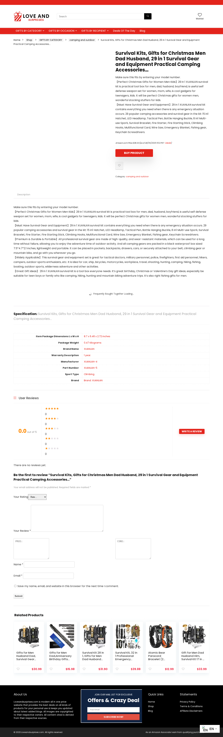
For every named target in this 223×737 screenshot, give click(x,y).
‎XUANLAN (89, 349)
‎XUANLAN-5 (90, 367)
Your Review (22, 531)
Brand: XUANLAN (93, 380)
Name (18, 564)
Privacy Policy (187, 701)
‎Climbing (89, 374)
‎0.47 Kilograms (92, 342)
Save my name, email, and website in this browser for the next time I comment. (68, 586)
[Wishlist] (200, 15)
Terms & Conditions (191, 706)
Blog (142, 31)
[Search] (147, 16)
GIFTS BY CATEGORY (29, 31)
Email (18, 576)
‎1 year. (87, 355)
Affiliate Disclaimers (191, 711)
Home (17, 40)
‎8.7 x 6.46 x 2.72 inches (97, 336)
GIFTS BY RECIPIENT (93, 31)
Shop (29, 40)
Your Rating (21, 497)
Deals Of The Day (124, 31)
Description (23, 194)
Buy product (134, 153)
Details (168, 142)
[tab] (24, 194)
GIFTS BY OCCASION (61, 31)
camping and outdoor (82, 40)
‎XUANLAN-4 (90, 361)
